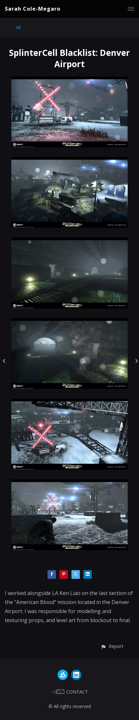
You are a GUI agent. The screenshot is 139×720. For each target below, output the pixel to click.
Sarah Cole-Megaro (32, 8)
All (18, 27)
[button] (112, 646)
